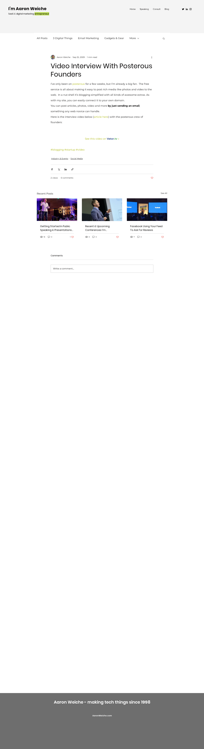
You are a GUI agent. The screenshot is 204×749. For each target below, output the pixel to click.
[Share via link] (72, 169)
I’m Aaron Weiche (27, 9)
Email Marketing (88, 38)
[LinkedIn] (186, 9)
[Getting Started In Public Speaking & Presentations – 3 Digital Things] (57, 209)
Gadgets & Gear (114, 38)
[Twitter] (183, 9)
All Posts (42, 38)
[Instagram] (190, 9)
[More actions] (151, 57)
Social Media (76, 158)
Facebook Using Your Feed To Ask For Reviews (146, 228)
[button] (163, 38)
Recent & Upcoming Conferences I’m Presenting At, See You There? (99, 228)
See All (164, 193)
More (132, 38)
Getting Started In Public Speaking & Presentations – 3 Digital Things (56, 228)
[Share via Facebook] (52, 169)
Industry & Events (59, 158)
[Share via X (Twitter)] (58, 169)
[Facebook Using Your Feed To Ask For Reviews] (147, 209)
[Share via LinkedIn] (65, 169)
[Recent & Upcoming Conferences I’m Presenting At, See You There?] (102, 209)
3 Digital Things (62, 38)
